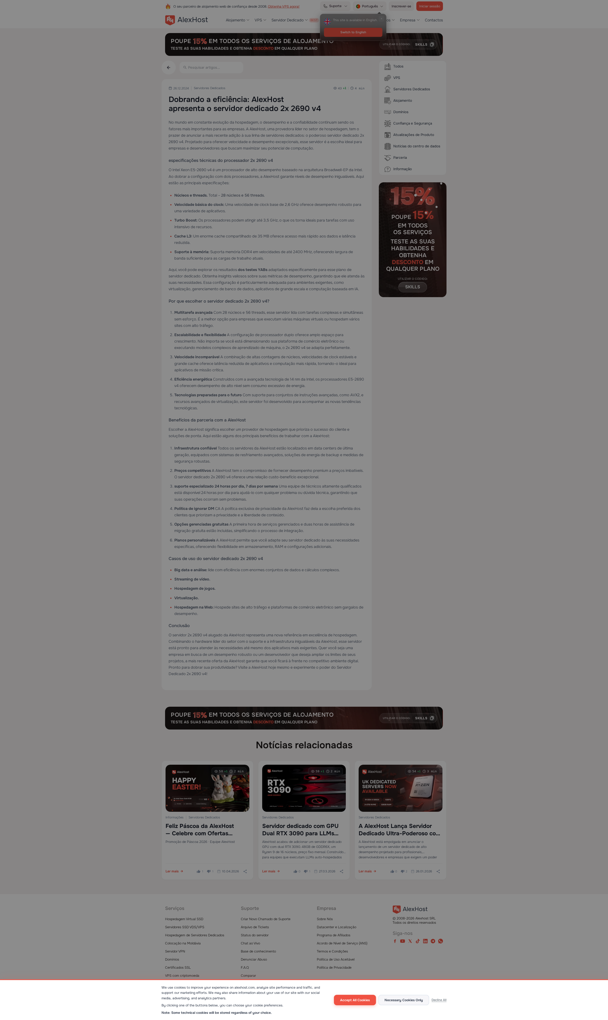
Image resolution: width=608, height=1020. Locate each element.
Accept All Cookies (355, 1000)
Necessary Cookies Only (404, 1000)
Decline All (439, 1000)
